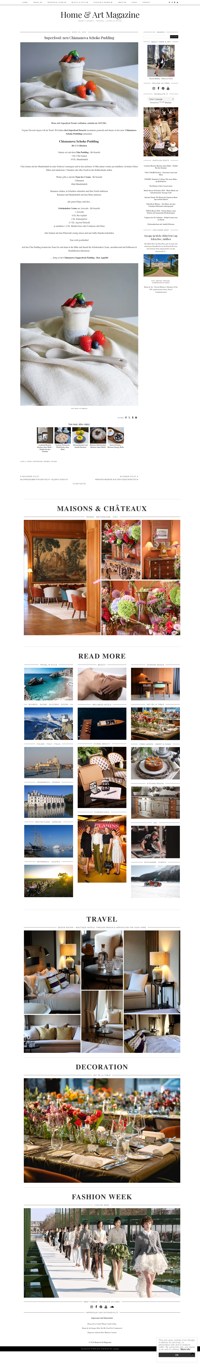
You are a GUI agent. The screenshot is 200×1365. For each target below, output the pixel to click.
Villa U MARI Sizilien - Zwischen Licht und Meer (161, 173)
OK (177, 1355)
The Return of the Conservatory (161, 186)
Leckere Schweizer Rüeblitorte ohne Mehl (63, 447)
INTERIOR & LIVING (55, 2)
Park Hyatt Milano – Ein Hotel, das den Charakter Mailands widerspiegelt (161, 205)
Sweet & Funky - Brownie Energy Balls (116, 446)
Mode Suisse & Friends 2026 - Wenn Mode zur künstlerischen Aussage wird (161, 191)
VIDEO (134, 2)
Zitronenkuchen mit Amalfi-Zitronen (80, 446)
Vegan (54, 461)
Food (29, 461)
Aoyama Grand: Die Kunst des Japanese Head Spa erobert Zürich (160, 198)
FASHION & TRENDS (102, 2)
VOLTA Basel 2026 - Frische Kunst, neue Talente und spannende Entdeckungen (161, 212)
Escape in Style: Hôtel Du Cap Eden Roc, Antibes (160, 237)
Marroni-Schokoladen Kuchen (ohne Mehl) (98, 446)
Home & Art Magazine (100, 14)
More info (185, 1349)
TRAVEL (36, 2)
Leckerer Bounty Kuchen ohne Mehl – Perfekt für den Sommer (45, 448)
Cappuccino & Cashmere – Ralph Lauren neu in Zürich (161, 218)
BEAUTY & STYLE (79, 2)
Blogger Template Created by (100, 1349)
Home (25, 2)
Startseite (79, 484)
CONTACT (146, 2)
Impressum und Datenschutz (102, 1318)
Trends (47, 461)
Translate (168, 102)
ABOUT (121, 2)
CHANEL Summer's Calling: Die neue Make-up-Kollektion (160, 180)
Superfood (38, 461)
